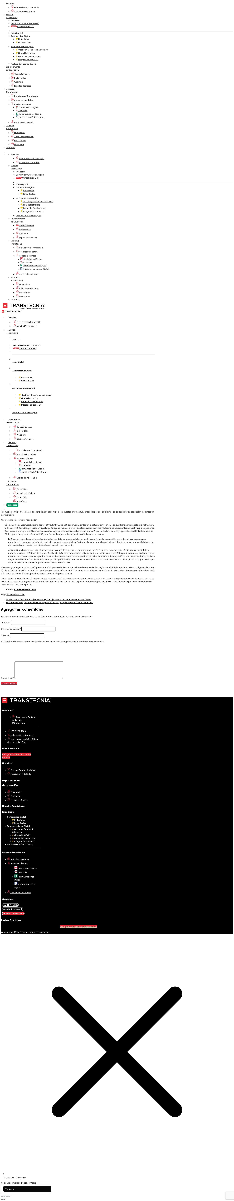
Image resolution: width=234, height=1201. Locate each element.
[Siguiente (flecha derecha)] (4, 1199)
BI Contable (23, 39)
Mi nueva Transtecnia (13, 852)
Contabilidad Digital (28, 107)
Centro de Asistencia (24, 122)
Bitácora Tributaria (15, 594)
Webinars (18, 82)
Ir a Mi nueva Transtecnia (26, 96)
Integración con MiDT (28, 59)
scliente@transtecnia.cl (22, 735)
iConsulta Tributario (25, 589)
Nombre (5, 622)
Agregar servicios (27, 1182)
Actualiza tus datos (23, 100)
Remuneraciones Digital (29, 114)
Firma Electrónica (26, 53)
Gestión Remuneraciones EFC (25, 23)
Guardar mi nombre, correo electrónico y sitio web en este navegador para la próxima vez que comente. (54, 641)
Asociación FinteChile (24, 11)
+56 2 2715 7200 (18, 731)
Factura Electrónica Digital (31, 117)
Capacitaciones (22, 74)
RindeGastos (24, 42)
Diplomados (20, 78)
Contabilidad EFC (25, 26)
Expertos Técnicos (22, 86)
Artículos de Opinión (24, 136)
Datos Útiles (20, 140)
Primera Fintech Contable (26, 7)
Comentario (7, 678)
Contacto (10, 147)
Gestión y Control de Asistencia (33, 50)
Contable (22, 110)
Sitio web (5, 635)
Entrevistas (19, 132)
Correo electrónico (11, 629)
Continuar (9, 1189)
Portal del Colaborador (29, 56)
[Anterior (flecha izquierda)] (2, 1199)
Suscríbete (19, 144)
